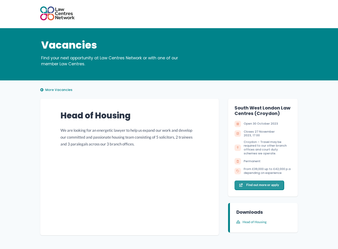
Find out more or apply (262, 185)
